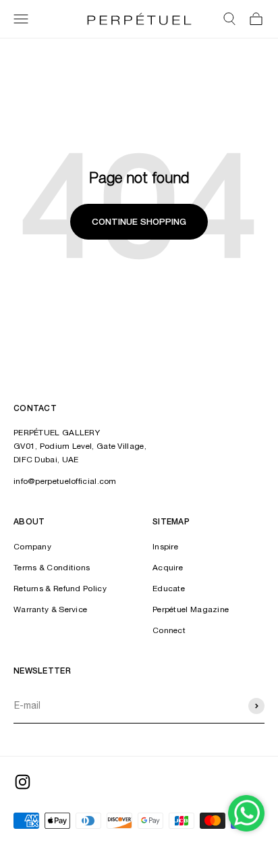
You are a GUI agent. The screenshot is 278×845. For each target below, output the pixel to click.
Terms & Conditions (51, 567)
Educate (168, 588)
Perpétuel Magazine (190, 609)
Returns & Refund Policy (60, 588)
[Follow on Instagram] (22, 782)
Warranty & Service (50, 609)
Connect (169, 630)
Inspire (165, 546)
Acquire (167, 567)
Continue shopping (139, 221)
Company (32, 546)
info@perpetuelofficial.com (65, 481)
